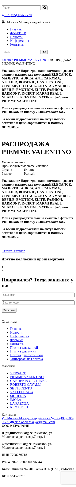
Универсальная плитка (26, 359)
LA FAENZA (19, 403)
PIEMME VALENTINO (31, 60)
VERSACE (18, 373)
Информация (19, 40)
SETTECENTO (21, 388)
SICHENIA (18, 396)
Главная (16, 29)
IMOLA (15, 399)
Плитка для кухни (23, 351)
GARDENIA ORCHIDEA (28, 381)
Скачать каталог (13, 251)
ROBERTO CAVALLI (25, 384)
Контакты (17, 44)
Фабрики (16, 340)
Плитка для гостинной (26, 355)
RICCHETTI (19, 407)
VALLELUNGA (21, 392)
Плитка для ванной (24, 347)
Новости (16, 37)
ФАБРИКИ (18, 33)
